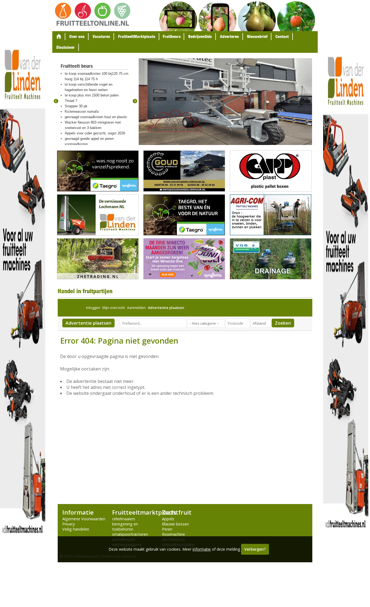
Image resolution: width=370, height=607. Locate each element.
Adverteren (229, 36)
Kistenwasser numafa (82, 111)
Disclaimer (65, 47)
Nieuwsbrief (257, 36)
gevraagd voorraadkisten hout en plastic (96, 117)
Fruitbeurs (172, 36)
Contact (282, 36)
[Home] (58, 36)
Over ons (77, 36)
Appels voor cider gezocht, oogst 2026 (95, 133)
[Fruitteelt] (92, 14)
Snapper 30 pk (76, 106)
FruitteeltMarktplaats (136, 36)
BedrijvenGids (200, 36)
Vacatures (101, 36)
